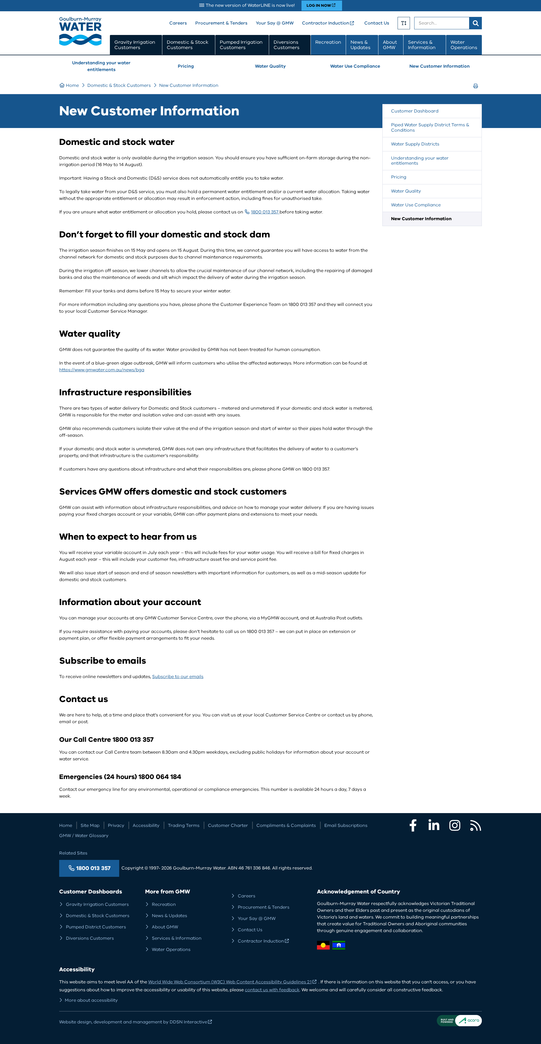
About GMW (390, 45)
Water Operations (464, 45)
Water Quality (270, 66)
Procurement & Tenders (221, 23)
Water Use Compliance (355, 66)
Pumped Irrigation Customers (241, 45)
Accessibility (146, 825)
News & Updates (361, 45)
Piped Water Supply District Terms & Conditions (430, 127)
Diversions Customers (287, 45)
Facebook (413, 825)
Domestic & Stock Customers (188, 45)
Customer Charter (228, 825)
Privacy (116, 825)
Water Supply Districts (415, 144)
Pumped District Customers (96, 927)
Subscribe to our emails (177, 677)
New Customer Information (439, 66)
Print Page (477, 91)
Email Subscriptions (345, 825)
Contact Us (376, 23)
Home (72, 85)
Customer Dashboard (414, 111)
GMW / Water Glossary (83, 836)
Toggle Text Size (404, 23)
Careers (178, 23)
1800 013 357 (265, 212)
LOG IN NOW (319, 5)
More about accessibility (91, 1000)
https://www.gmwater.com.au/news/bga (101, 370)
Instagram (455, 825)
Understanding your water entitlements (101, 66)
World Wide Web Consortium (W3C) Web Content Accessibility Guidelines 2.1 (230, 982)
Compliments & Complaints (286, 825)
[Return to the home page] (80, 44)
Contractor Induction (325, 23)
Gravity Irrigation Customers (134, 45)
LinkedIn (434, 825)
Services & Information (422, 45)
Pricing (186, 66)
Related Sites (73, 853)
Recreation (328, 42)
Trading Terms (183, 825)
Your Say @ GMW (275, 23)
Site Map (90, 825)
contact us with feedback (272, 990)
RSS (475, 825)
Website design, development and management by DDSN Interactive (133, 1022)
